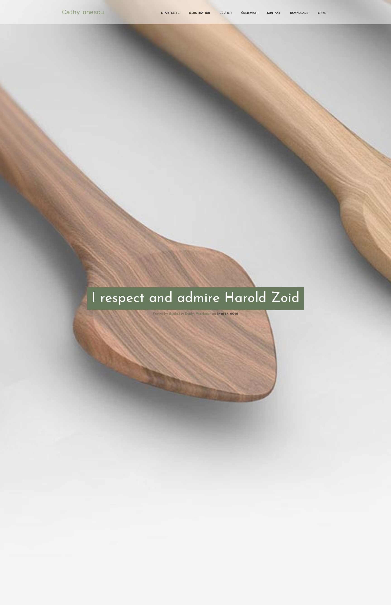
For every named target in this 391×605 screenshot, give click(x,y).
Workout (203, 314)
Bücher (225, 12)
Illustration (199, 12)
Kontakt (274, 12)
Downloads (299, 12)
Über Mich (249, 12)
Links (322, 12)
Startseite (170, 12)
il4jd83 (174, 314)
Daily (189, 314)
